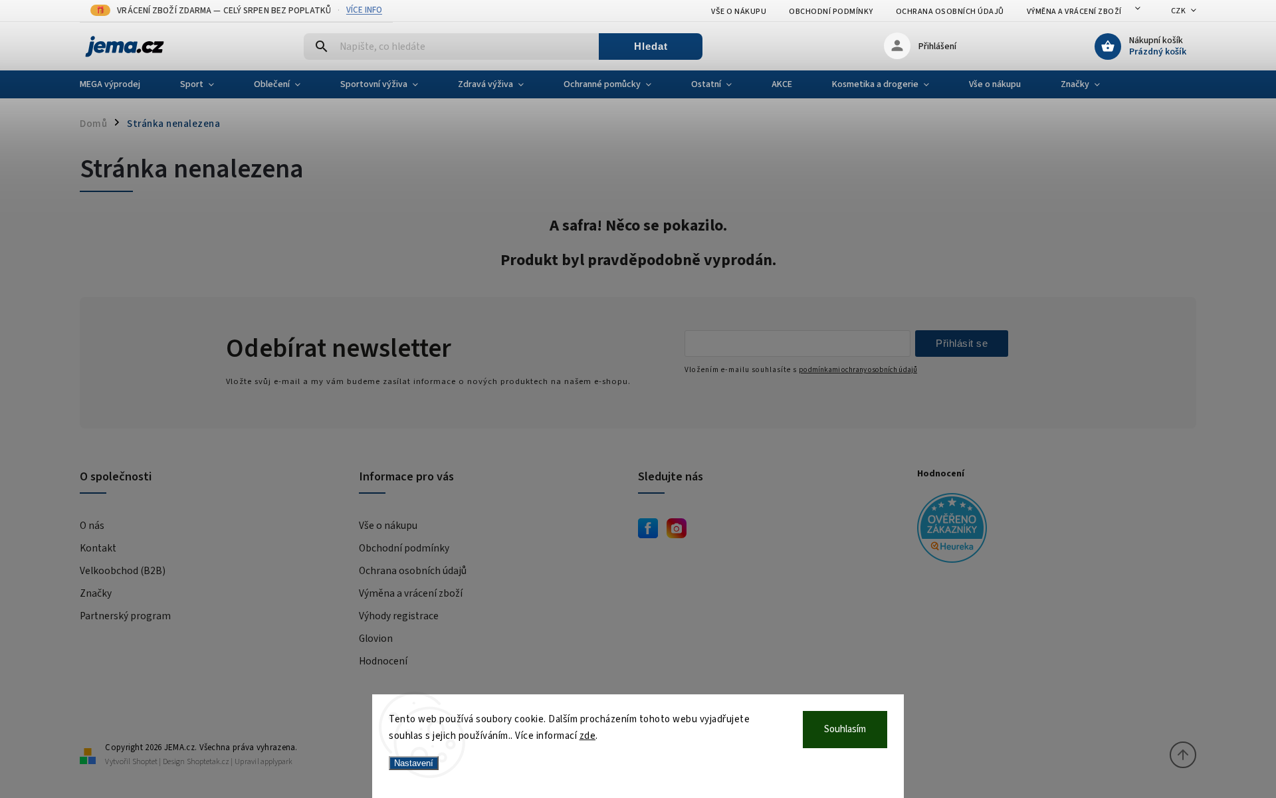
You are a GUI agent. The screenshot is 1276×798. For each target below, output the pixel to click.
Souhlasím (845, 729)
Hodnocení (383, 661)
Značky (96, 593)
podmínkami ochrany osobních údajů (858, 369)
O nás (92, 525)
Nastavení (413, 763)
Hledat (651, 46)
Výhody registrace (399, 616)
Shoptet (145, 761)
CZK (1178, 11)
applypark (276, 761)
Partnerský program (125, 616)
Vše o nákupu (738, 11)
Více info (364, 10)
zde (588, 736)
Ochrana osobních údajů (950, 11)
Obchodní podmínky (831, 11)
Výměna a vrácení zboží (1074, 11)
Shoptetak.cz (208, 761)
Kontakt (98, 548)
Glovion (376, 638)
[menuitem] (120, 84)
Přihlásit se (962, 343)
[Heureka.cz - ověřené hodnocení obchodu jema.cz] (1051, 530)
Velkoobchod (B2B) (122, 570)
